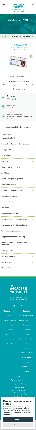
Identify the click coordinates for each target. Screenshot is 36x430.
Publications (26, 367)
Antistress (26, 325)
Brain (27, 334)
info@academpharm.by (19, 384)
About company (9, 311)
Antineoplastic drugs (26, 320)
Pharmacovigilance (9, 320)
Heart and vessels (26, 316)
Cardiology (10, 99)
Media (27, 371)
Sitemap (9, 343)
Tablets (10, 107)
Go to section (9, 325)
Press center (27, 357)
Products (9, 316)
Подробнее (7, 414)
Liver (27, 343)
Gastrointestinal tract (26, 339)
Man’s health (26, 348)
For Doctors (9, 334)
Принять (18, 419)
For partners (9, 339)
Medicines (11, 96)
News (27, 362)
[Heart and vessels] (31, 56)
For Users (9, 330)
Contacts (18, 376)
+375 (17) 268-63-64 (19, 380)
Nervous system (27, 353)
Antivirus (27, 330)
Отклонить (18, 425)
